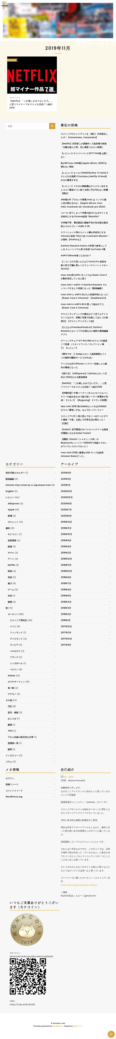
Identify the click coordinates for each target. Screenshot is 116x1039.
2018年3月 (66, 607)
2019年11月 (66, 528)
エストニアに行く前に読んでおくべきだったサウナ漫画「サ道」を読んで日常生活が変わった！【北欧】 (84, 420)
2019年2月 (66, 552)
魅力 (10, 583)
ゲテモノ (12, 693)
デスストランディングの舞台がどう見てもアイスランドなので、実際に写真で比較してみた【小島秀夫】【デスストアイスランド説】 (84, 317)
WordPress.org (14, 796)
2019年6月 (66, 546)
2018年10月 (66, 571)
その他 (9, 700)
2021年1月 (66, 485)
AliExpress (13, 503)
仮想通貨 (12, 540)
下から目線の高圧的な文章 (21, 737)
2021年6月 (66, 472)
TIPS (10, 730)
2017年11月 (66, 632)
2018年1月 (66, 620)
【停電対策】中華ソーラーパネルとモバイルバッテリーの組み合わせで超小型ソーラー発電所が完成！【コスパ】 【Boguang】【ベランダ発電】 (84, 396)
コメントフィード (14, 790)
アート (11, 558)
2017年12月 (66, 626)
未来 (10, 595)
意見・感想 (13, 712)
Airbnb (11, 675)
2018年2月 (66, 614)
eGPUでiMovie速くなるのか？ (76, 255)
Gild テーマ (78, 1026)
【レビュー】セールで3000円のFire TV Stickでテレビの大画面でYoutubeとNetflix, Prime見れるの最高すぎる (84, 176)
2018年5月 (66, 595)
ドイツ (13, 626)
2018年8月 (66, 577)
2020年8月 (66, 503)
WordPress (57, 1026)
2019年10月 (66, 534)
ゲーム (11, 589)
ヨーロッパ (13, 614)
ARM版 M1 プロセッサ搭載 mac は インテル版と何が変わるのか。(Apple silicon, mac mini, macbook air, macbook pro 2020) (84, 203)
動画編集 (10, 478)
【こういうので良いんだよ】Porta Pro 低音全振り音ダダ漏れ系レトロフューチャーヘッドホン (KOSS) (84, 265)
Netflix (11, 565)
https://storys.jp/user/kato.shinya (79, 884)
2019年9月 (66, 540)
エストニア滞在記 (18, 620)
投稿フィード (12, 784)
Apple (11, 509)
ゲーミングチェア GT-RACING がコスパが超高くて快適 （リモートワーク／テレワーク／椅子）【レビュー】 (84, 344)
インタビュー (12, 755)
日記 (10, 706)
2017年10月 (66, 638)
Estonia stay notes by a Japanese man (28, 485)
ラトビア (14, 644)
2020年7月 (66, 509)
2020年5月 (66, 515)
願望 (10, 724)
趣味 (8, 528)
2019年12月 (66, 521)
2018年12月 (66, 558)
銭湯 (10, 546)
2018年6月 (66, 589)
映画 (10, 571)
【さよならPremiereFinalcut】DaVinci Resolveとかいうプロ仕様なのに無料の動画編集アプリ (84, 331)
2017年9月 (66, 644)
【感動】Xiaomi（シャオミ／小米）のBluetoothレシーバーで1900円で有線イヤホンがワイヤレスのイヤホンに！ (84, 443)
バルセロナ (15, 651)
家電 (10, 515)
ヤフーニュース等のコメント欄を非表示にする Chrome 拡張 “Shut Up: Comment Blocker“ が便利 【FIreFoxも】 (84, 236)
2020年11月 (66, 491)
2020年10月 (67, 497)
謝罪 (10, 749)
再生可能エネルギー (15, 472)
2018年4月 (66, 601)
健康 (10, 601)
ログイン (10, 778)
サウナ (11, 552)
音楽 (10, 577)
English (10, 491)
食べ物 (11, 687)
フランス (14, 657)
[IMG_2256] (67, 776)
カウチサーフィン (16, 681)
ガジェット (13, 521)
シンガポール (16, 663)
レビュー (10, 497)
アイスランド (16, 638)
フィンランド (16, 632)
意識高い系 (13, 743)
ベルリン (14, 669)
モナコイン (13, 534)
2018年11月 (66, 565)
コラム (9, 761)
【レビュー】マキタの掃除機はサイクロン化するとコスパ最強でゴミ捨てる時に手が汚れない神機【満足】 (84, 190)
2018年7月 (66, 583)
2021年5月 (66, 478)
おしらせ (12, 718)
